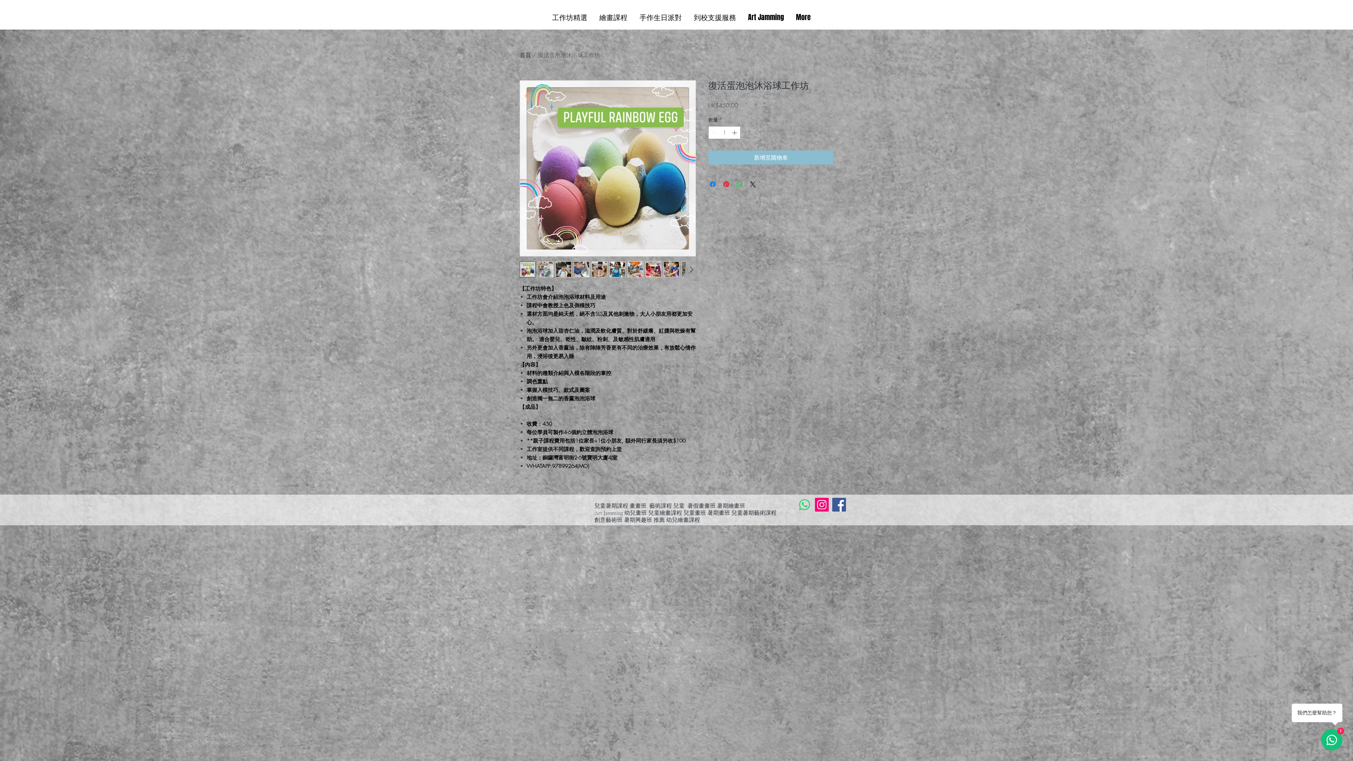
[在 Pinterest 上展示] (726, 184)
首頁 (525, 55)
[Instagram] (822, 505)
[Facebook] (839, 505)
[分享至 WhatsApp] (739, 184)
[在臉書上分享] (713, 184)
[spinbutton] (724, 132)
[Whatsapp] (804, 505)
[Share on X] (753, 184)
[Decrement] (713, 132)
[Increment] (735, 132)
